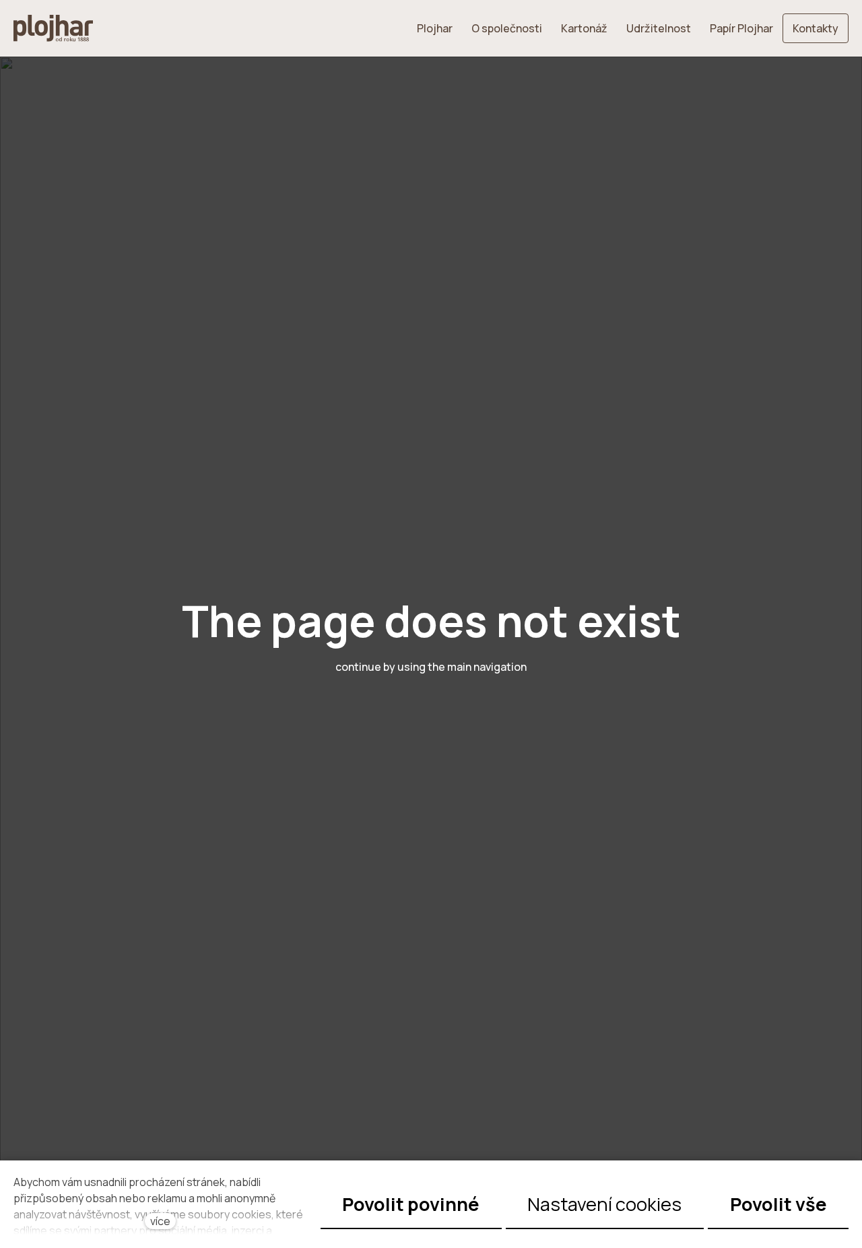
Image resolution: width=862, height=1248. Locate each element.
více (160, 1221)
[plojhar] (53, 28)
